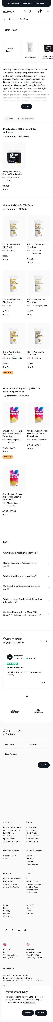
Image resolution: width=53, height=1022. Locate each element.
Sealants (30, 861)
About (5, 905)
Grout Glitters (8, 836)
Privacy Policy (30, 1002)
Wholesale (7, 916)
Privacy (29, 914)
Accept (28, 1013)
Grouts (29, 856)
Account (30, 905)
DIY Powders (8, 881)
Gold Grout (24, 19)
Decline (41, 1013)
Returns (6, 914)
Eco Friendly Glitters (11, 830)
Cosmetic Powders (11, 884)
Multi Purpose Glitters (12, 827)
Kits (27, 878)
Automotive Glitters (11, 841)
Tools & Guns (32, 864)
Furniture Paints (32, 836)
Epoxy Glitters (9, 839)
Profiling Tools (32, 887)
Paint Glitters (8, 833)
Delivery (6, 911)
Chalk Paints (31, 833)
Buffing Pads (31, 892)
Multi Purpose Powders (12, 878)
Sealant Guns (32, 890)
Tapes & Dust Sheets (35, 884)
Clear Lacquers (9, 856)
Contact (29, 908)
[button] (30, 49)
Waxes (6, 858)
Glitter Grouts (31, 858)
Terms (29, 911)
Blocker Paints (32, 839)
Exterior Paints (32, 830)
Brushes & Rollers (33, 881)
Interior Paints (32, 827)
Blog (5, 908)
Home (11, 19)
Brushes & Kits (32, 841)
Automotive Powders (11, 887)
